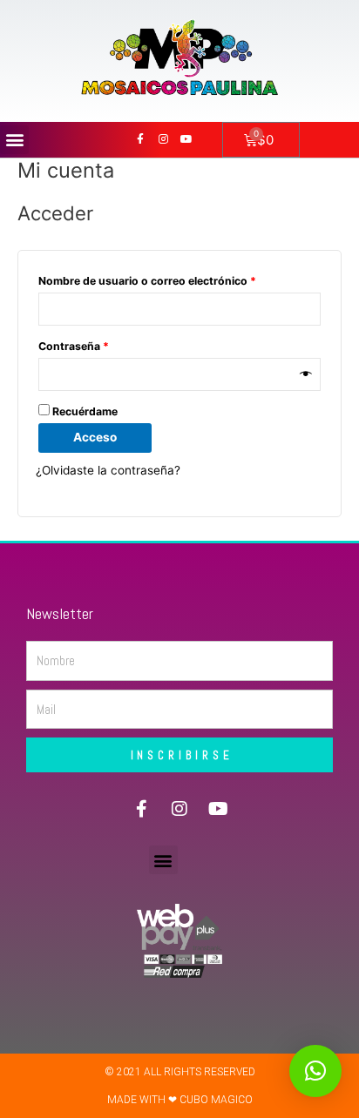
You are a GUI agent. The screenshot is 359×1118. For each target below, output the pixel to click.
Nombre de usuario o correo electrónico (176, 279)
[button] (14, 139)
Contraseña (102, 344)
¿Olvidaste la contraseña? (108, 470)
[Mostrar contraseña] (306, 374)
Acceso (95, 437)
